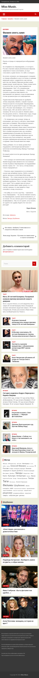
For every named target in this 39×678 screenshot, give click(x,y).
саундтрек (28, 493)
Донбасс (12, 473)
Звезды (9, 218)
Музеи (33, 476)
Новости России (7, 478)
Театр (5, 294)
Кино (32, 473)
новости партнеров (18, 490)
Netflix (4, 466)
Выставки (6, 473)
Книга (5, 476)
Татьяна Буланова (22, 478)
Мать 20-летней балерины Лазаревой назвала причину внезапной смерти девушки (18, 299)
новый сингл (28, 490)
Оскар (14, 478)
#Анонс (5, 463)
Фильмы (8, 485)
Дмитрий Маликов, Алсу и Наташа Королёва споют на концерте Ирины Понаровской (24, 450)
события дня (13, 495)
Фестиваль (12, 482)
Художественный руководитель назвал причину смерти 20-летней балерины (24, 322)
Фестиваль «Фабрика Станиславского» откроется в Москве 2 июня (18, 228)
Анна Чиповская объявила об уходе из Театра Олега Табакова (23, 359)
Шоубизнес (16, 218)
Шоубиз (6, 29)
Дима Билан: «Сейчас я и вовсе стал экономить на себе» (22, 438)
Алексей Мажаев (18, 466)
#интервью (26, 463)
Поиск (34, 264)
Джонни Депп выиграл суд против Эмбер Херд (22, 425)
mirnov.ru (13, 215)
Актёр (8, 466)
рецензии (7, 493)
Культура (11, 476)
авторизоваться (8, 252)
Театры (31, 478)
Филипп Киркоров (21, 482)
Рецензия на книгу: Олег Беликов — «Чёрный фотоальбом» (21, 414)
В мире (11, 468)
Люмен (28, 476)
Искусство (26, 473)
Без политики (30, 466)
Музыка (5, 390)
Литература (21, 476)
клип (11, 488)
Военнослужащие (29, 470)
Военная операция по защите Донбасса (17, 470)
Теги (6, 481)
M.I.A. (31, 463)
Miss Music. (9, 6)
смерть (5, 495)
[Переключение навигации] (3, 14)
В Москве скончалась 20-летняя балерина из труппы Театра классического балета (23, 334)
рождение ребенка (18, 493)
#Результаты (12, 463)
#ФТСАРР (19, 463)
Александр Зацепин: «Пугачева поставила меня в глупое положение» (18, 236)
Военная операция (19, 468)
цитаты (21, 495)
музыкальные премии (20, 488)
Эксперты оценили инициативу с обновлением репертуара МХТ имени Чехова (23, 347)
